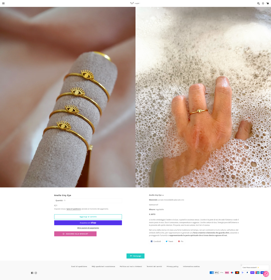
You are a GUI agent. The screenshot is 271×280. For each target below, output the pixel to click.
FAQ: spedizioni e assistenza (103, 266)
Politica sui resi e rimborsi (131, 266)
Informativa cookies (191, 266)
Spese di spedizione (73, 209)
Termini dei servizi (154, 266)
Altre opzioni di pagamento (88, 228)
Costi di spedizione (79, 266)
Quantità (59, 200)
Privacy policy (172, 266)
